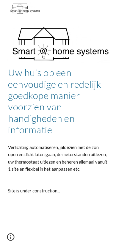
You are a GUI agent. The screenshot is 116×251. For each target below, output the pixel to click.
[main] (58, 101)
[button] (11, 239)
